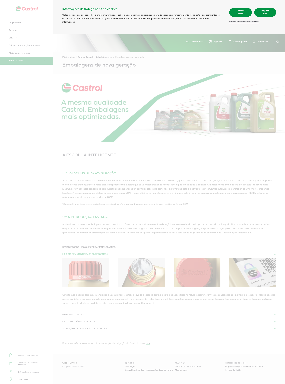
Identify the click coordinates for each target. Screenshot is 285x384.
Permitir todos (240, 12)
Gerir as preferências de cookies (244, 22)
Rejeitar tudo (265, 12)
